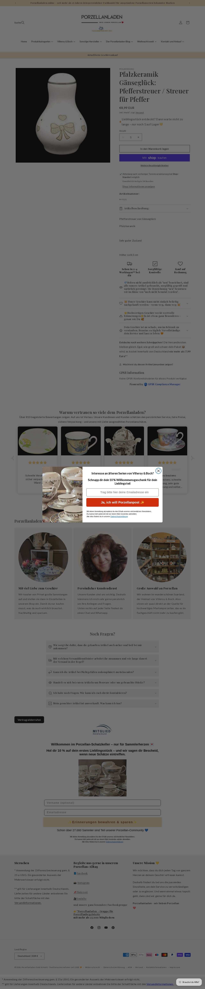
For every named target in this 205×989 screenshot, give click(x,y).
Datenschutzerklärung (119, 516)
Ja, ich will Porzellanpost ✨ (122, 502)
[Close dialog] (158, 471)
